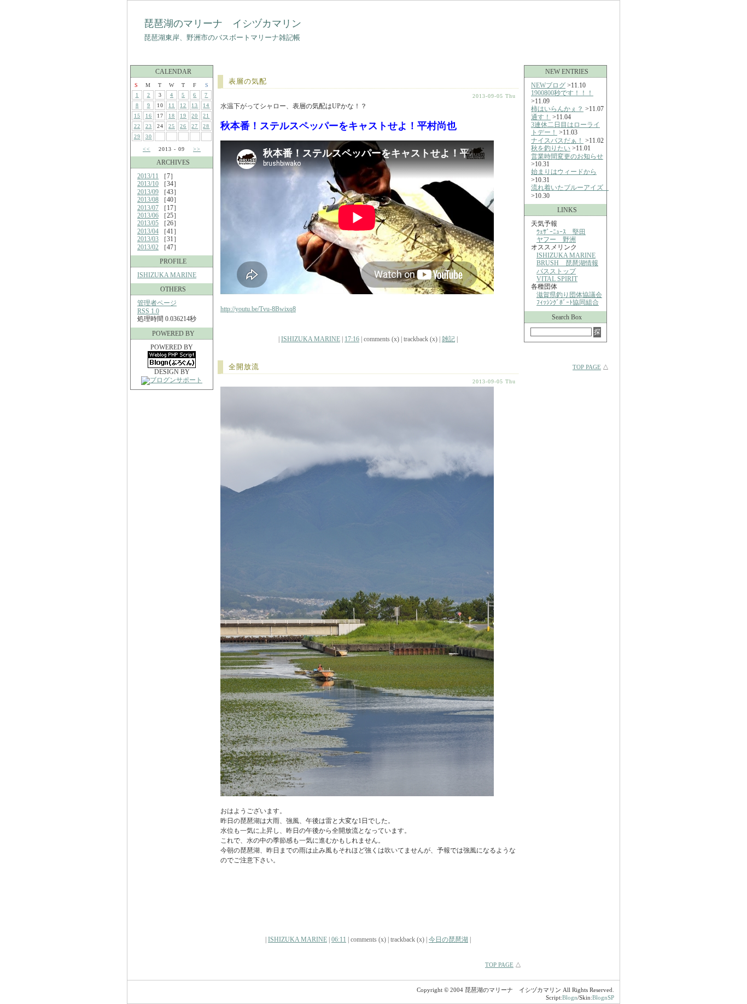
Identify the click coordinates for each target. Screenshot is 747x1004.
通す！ (541, 117)
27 (194, 126)
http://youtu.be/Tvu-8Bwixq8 (258, 309)
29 (137, 136)
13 (194, 105)
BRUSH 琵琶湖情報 (567, 263)
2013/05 (148, 223)
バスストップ (556, 271)
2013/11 (148, 176)
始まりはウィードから (564, 172)
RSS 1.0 (148, 311)
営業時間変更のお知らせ (567, 156)
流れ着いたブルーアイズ (570, 187)
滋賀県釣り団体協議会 (569, 295)
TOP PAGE (499, 964)
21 (206, 116)
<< (146, 149)
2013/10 (148, 184)
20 (194, 116)
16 (148, 116)
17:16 (352, 339)
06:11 (338, 939)
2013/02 (148, 247)
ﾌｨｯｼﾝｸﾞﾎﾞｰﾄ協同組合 (567, 302)
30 (148, 136)
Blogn (569, 997)
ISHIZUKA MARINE (166, 275)
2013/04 (148, 231)
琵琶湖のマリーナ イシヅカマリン (222, 23)
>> (197, 149)
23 (148, 126)
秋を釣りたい (550, 148)
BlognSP (603, 997)
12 (183, 105)
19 (183, 116)
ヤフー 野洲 (556, 239)
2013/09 (148, 192)
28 (206, 126)
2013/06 (148, 215)
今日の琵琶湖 (448, 939)
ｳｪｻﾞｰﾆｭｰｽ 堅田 (561, 232)
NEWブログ (548, 85)
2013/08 (148, 199)
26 (183, 126)
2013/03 (148, 239)
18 (171, 116)
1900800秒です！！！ (562, 93)
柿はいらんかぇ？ (557, 109)
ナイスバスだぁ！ (557, 140)
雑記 (448, 339)
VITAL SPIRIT (556, 279)
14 (206, 105)
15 (137, 116)
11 (171, 105)
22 (137, 126)
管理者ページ (157, 303)
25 (171, 126)
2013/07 (148, 208)
